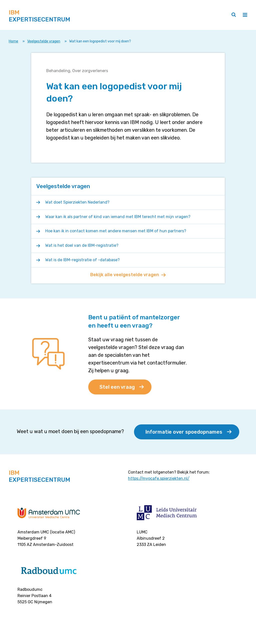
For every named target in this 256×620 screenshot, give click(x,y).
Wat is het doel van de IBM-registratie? (81, 245)
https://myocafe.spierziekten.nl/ (159, 478)
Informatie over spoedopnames (183, 432)
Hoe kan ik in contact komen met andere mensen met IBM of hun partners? (116, 231)
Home (13, 41)
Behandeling (58, 70)
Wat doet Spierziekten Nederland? (77, 202)
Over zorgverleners (90, 70)
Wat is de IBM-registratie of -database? (82, 259)
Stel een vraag (117, 387)
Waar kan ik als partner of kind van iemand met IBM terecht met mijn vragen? (118, 216)
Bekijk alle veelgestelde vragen (124, 274)
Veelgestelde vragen (43, 41)
